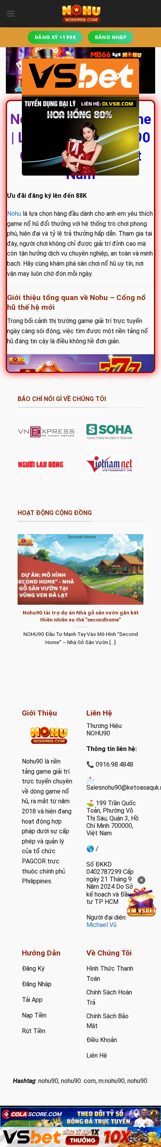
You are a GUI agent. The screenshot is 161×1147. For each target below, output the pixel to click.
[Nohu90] (80, 13)
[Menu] (10, 13)
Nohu (14, 213)
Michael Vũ (101, 925)
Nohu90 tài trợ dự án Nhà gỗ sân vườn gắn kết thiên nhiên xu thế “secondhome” (81, 616)
